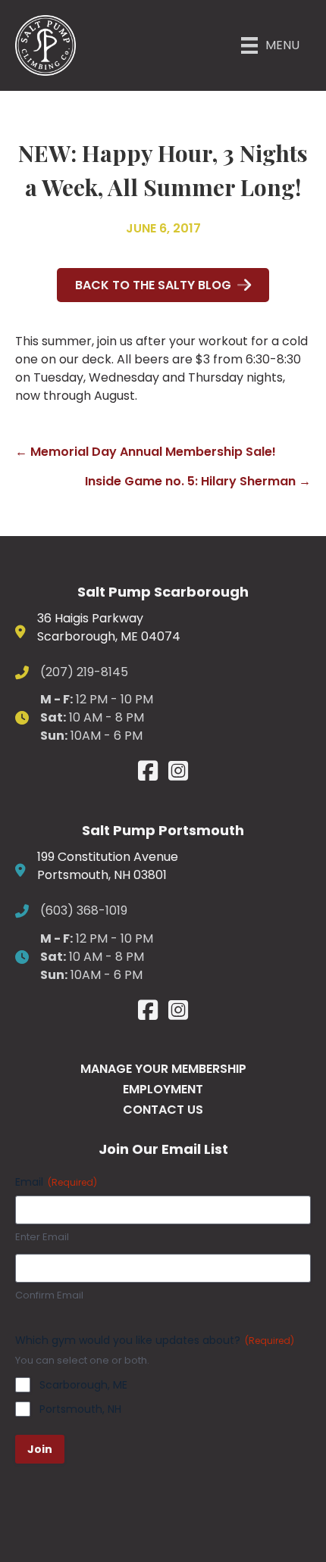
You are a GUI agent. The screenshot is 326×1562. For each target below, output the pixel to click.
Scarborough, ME (83, 1384)
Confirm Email (49, 1295)
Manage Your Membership (163, 1068)
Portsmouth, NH (80, 1409)
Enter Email (42, 1237)
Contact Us (163, 1109)
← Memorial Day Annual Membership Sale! (145, 451)
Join (39, 1449)
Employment (163, 1089)
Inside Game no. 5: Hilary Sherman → (198, 481)
